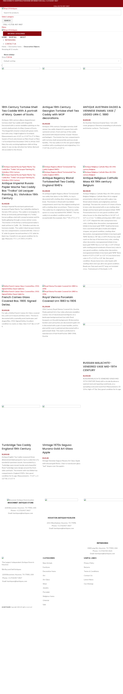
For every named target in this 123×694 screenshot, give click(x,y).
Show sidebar (9, 54)
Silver (45, 584)
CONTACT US (10, 44)
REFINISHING (10, 40)
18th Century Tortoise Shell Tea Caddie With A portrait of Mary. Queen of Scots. (19, 110)
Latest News (88, 580)
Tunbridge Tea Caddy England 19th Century (16, 447)
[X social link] (58, 3)
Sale (44, 604)
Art (44, 575)
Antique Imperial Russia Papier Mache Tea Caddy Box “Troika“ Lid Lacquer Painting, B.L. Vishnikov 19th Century (20, 190)
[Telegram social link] (67, 3)
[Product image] (21, 177)
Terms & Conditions (91, 571)
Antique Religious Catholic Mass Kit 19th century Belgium (100, 181)
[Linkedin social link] (64, 3)
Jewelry (46, 588)
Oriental (46, 600)
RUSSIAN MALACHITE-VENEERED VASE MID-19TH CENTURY (100, 366)
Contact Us (88, 575)
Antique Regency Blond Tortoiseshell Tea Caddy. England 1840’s (58, 181)
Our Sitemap (88, 584)
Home (4, 46)
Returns (87, 567)
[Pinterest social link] (61, 3)
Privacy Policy (89, 563)
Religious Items (48, 596)
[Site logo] (9, 8)
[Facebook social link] (55, 3)
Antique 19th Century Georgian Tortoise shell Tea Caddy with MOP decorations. (60, 112)
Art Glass (46, 580)
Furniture (46, 567)
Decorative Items (15, 46)
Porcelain (46, 592)
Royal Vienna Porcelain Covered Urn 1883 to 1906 (59, 299)
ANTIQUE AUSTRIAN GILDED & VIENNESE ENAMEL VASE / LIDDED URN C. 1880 (102, 110)
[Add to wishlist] (5, 154)
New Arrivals (47, 563)
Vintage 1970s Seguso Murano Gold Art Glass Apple (57, 448)
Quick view (5, 160)
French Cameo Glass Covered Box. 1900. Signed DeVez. (19, 300)
